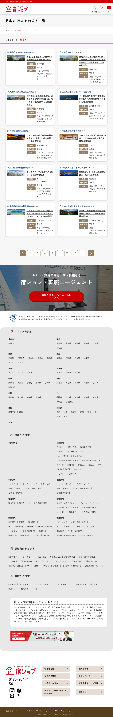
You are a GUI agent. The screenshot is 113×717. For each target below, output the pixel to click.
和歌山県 (12, 387)
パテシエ (36, 535)
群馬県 (20, 362)
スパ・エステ (62, 522)
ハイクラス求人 (60, 561)
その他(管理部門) (86, 535)
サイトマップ (61, 710)
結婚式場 (12, 584)
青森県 (77, 343)
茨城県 (49, 358)
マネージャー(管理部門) (66, 535)
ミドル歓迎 (13, 561)
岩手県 (86, 343)
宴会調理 (32, 522)
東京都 (11, 358)
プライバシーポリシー (34, 710)
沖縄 (10, 407)
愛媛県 (29, 397)
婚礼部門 (60, 499)
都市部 (59, 407)
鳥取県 (77, 382)
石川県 (11, 372)
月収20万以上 (41, 557)
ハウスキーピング (82, 484)
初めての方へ (50, 668)
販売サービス (79, 469)
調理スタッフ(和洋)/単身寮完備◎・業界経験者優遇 (92, 173)
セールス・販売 (63, 526)
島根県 (86, 382)
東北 (58, 339)
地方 (10, 422)
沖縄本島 (12, 412)
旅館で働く (13, 557)
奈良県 (47, 382)
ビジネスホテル (42, 584)
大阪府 (11, 382)
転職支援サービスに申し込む (56, 296)
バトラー (60, 451)
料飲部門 (12, 479)
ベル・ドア (61, 456)
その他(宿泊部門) (96, 220)
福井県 (29, 372)
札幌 (65, 416)
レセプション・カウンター (67, 473)
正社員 (39, 67)
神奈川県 (21, 358)
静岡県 (68, 358)
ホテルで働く (26, 557)
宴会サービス (24, 503)
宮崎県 (59, 401)
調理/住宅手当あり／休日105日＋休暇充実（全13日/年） (39, 58)
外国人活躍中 (26, 561)
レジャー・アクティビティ (67, 460)
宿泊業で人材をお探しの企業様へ (55, 692)
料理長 (22, 522)
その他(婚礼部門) (89, 512)
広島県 (59, 382)
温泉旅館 (93, 584)
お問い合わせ (84, 676)
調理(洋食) (12, 535)
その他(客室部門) (63, 492)
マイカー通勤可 (33, 565)
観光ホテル (13, 588)
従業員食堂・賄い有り (94, 565)
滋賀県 (38, 382)
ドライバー (93, 526)
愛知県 (59, 358)
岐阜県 (77, 358)
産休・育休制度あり (73, 565)
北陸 (10, 368)
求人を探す (83, 668)
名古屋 (73, 412)
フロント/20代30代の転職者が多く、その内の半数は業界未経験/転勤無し (92, 138)
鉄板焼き (47, 535)
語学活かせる (75, 561)
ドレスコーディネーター (90, 503)
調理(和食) (93, 69)
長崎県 (86, 397)
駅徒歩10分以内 (91, 561)
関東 (10, 353)
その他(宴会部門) (41, 503)
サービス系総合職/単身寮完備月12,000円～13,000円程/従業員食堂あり (92, 213)
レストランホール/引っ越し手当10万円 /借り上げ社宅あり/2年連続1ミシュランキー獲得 (40, 213)
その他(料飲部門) (15, 492)
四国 (10, 393)
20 (74, 253)
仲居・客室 (71, 447)
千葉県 (40, 358)
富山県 (20, 372)
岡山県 (68, 382)
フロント (92, 145)
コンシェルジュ (75, 456)
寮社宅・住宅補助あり (52, 565)
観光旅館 (24, 588)
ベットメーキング (64, 484)
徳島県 (11, 397)
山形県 (95, 343)
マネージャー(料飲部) (33, 488)
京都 (96, 412)
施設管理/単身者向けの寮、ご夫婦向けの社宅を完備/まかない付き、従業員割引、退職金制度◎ (40, 100)
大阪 (65, 412)
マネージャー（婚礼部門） (67, 512)
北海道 (11, 339)
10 (67, 253)
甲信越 (59, 368)
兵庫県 (20, 382)
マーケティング (79, 526)
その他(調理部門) (28, 531)
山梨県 (77, 372)
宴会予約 (12, 503)
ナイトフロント (84, 451)
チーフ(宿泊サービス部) (91, 460)
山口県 (95, 382)
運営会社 (83, 692)
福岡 (82, 412)
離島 (21, 412)
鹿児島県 (69, 401)
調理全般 (40, 63)
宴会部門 (12, 499)
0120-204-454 (19, 681)
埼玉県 (31, 358)
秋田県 (59, 348)
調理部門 (12, 518)
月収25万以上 (55, 557)
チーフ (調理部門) (15, 526)
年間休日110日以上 (15, 565)
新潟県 (59, 372)
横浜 (89, 412)
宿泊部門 (60, 443)
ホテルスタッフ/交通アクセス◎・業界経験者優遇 (40, 173)
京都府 (29, 382)
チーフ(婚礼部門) (89, 507)
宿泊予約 (71, 451)
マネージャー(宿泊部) (65, 465)
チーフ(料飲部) (14, 488)
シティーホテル (25, 584)
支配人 (91, 465)
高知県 (38, 397)
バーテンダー (24, 484)
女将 (99, 465)
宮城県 (59, 343)
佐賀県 (77, 397)
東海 (58, 353)
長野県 (68, 372)
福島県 (68, 343)
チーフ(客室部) (62, 488)
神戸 (58, 416)
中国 (58, 378)
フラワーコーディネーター (67, 507)
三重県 (86, 358)
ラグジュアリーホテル (61, 584)
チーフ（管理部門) (74, 531)
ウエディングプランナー (66, 503)
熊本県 (68, 397)
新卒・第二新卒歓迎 (87, 557)
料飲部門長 (13, 443)
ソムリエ (12, 484)
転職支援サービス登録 (88, 683)
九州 (58, 393)
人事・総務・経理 (78, 522)
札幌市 (11, 343)
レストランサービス (45, 220)
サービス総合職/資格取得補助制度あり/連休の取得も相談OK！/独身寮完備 (92, 99)
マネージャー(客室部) (81, 488)
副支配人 (81, 465)
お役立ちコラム (51, 683)
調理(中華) (24, 535)
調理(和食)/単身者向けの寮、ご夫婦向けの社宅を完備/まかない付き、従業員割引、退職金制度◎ (92, 61)
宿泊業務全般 (94, 106)
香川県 (20, 397)
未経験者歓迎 (69, 557)
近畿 (10, 378)
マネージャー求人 (43, 561)
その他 (34, 588)
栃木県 (11, 362)
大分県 (95, 397)
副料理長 (12, 522)
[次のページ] (91, 253)
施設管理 (40, 109)
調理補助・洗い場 (44, 526)
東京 (58, 412)
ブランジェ (13, 531)
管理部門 (60, 518)
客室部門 (60, 479)
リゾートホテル (80, 584)
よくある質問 (50, 676)
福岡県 (59, 397)
